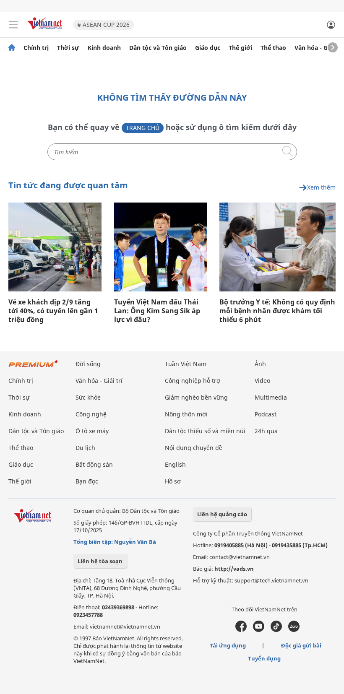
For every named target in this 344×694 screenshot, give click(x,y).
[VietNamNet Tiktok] (276, 630)
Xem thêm (321, 187)
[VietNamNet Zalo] (294, 630)
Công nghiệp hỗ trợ (192, 381)
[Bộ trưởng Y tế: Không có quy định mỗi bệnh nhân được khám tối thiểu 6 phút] (277, 247)
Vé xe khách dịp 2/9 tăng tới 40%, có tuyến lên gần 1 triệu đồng (53, 311)
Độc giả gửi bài (301, 645)
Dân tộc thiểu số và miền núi (205, 431)
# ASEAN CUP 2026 (103, 25)
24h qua (266, 431)
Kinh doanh (104, 48)
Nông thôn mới (186, 414)
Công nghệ (91, 414)
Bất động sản (94, 464)
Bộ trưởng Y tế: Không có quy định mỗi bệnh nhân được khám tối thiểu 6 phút (277, 311)
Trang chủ (142, 128)
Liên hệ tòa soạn (100, 561)
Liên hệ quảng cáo (222, 514)
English (175, 464)
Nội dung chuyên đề (193, 448)
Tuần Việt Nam (185, 364)
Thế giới (240, 48)
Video (262, 381)
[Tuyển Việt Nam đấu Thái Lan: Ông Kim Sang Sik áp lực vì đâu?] (160, 247)
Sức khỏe (88, 397)
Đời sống (88, 364)
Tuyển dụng (264, 658)
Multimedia (271, 397)
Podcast (265, 414)
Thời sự (68, 48)
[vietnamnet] (46, 30)
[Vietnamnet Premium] (33, 368)
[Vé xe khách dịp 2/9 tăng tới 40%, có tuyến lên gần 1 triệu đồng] (55, 247)
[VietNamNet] (11, 48)
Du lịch (85, 448)
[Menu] (13, 25)
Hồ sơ (173, 481)
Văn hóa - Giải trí (318, 48)
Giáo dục (207, 48)
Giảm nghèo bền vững (196, 397)
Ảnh (260, 364)
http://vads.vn (234, 568)
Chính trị (36, 48)
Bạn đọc (87, 481)
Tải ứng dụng (228, 645)
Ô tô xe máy (92, 431)
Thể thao (273, 48)
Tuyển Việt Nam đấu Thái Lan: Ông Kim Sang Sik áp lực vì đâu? (157, 311)
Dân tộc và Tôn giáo (158, 48)
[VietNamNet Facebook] (241, 630)
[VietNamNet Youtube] (258, 630)
